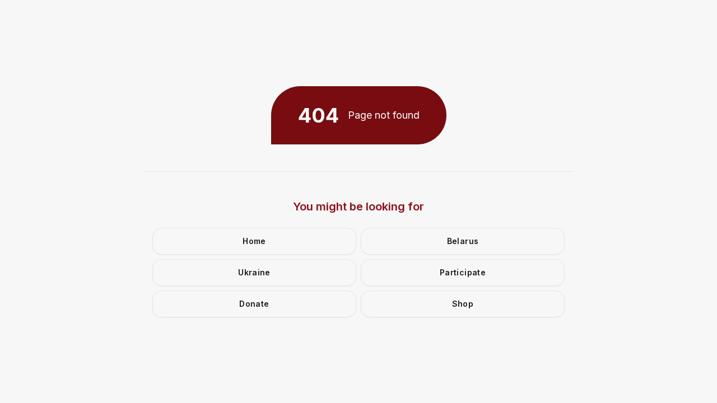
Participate (463, 272)
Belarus (462, 241)
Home (254, 241)
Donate (254, 303)
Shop (462, 303)
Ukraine (254, 272)
